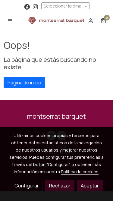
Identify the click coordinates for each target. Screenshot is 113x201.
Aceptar (90, 185)
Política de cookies (80, 171)
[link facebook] (27, 6)
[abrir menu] (10, 20)
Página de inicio (24, 82)
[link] (56, 20)
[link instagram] (35, 6)
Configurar (26, 185)
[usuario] (90, 20)
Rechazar (60, 185)
